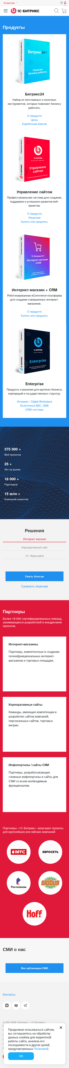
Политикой (41, 1049)
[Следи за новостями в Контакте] (7, 1005)
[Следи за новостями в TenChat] (16, 1005)
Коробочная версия (34, 124)
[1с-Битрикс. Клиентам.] (25, 11)
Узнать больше (34, 576)
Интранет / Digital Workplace (34, 401)
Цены (34, 120)
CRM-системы (34, 409)
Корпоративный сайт (35, 547)
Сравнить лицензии (34, 586)
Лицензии (34, 217)
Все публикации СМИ (34, 968)
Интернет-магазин (34, 539)
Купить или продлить (34, 221)
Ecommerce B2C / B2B (34, 405)
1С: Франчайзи (34, 556)
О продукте (34, 116)
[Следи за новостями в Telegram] (25, 1005)
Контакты (9, 994)
